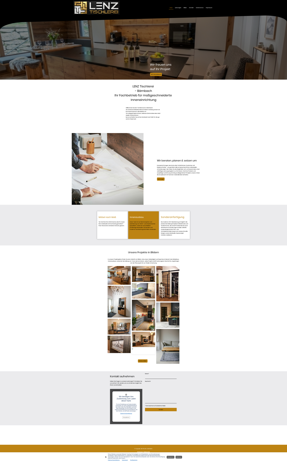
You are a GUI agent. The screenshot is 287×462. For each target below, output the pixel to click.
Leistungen (161, 179)
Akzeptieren (126, 417)
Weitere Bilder (143, 361)
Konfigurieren (133, 460)
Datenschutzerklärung (126, 413)
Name (147, 374)
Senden (161, 409)
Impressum (125, 460)
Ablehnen (178, 457)
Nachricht (148, 381)
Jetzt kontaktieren (156, 74)
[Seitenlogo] (96, 8)
